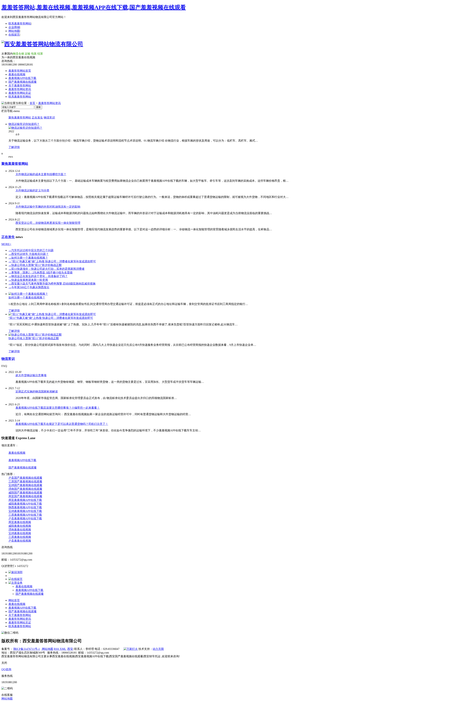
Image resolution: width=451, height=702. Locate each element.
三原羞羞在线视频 (19, 536)
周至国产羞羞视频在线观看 (25, 496)
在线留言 (14, 34)
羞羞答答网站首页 (19, 70)
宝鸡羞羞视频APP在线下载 (25, 511)
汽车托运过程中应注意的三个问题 (31, 250)
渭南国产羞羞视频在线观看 (25, 488)
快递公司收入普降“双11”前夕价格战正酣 (35, 265)
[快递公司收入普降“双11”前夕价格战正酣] (35, 334)
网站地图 (14, 30)
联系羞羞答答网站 (19, 23)
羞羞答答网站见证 (19, 92)
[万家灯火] (130, 648)
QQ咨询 (6, 669)
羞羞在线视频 (16, 74)
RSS (57, 648)
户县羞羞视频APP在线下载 (25, 518)
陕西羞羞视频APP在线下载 (25, 507)
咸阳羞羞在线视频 (19, 525)
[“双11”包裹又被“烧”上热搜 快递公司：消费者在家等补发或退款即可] (52, 314)
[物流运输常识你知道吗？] (25, 127)
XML (63, 648)
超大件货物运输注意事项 (31, 375)
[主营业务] (15, 582)
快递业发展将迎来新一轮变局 (28, 279)
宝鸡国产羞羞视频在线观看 (25, 485)
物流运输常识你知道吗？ (23, 124)
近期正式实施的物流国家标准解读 (37, 391)
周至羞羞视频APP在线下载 (25, 499)
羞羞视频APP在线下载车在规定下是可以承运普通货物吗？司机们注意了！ (62, 423)
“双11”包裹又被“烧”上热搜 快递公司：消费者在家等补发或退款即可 (52, 261)
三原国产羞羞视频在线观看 (25, 481)
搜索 (38, 107)
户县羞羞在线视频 (19, 540)
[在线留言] (15, 579)
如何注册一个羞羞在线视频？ (28, 257)
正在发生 (37, 117)
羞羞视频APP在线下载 (22, 78)
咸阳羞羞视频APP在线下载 (25, 503)
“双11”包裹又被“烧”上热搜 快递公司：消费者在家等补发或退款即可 (50, 317)
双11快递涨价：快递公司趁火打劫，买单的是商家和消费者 (46, 268)
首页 (32, 103)
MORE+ (6, 244)
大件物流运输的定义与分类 (32, 190)
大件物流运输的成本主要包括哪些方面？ (41, 174)
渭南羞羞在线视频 (19, 529)
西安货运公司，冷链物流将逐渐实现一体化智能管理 (48, 222)
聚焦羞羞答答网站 (19, 117)
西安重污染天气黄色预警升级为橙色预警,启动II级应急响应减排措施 (51, 283)
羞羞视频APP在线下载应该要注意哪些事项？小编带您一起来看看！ (58, 407)
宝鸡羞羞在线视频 (19, 533)
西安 (70, 648)
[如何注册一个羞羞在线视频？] (28, 293)
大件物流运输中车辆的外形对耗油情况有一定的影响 (48, 206)
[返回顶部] (15, 572)
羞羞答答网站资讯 (19, 89)
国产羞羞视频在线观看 (22, 81)
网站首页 (14, 600)
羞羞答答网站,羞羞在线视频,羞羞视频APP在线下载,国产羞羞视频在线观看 (93, 7)
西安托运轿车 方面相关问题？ (28, 253)
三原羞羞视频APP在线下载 (25, 514)
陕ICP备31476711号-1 (26, 648)
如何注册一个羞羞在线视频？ (26, 297)
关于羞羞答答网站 (19, 85)
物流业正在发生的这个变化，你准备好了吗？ (38, 276)
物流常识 (49, 117)
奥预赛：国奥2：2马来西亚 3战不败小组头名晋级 (40, 272)
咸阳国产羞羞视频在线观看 (25, 492)
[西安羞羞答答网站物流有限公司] (42, 44)
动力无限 (158, 648)
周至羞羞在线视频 (19, 522)
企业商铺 (14, 27)
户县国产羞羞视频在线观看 (25, 477)
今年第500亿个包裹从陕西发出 (28, 287)
